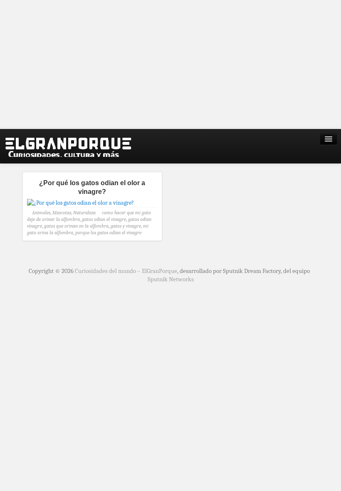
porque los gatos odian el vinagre (108, 233)
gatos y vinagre (126, 226)
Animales (41, 213)
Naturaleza (84, 213)
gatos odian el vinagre (104, 219)
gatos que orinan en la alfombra (76, 226)
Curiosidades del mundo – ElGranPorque (126, 271)
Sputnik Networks (171, 279)
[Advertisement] (170, 64)
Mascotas (61, 213)
